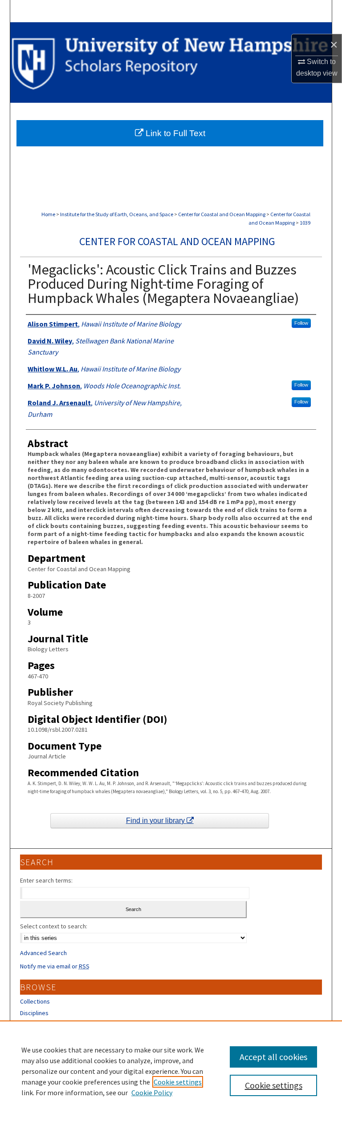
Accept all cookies (273, 1056)
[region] (171, 1070)
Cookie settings (178, 1081)
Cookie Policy (151, 1092)
